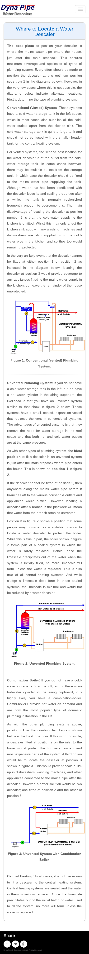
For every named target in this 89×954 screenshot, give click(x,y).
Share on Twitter (15, 944)
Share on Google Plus (23, 944)
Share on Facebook (7, 944)
